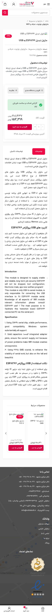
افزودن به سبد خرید (19, 127)
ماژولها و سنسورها (35, 21)
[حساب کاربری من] (13, 4)
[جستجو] (5, 13)
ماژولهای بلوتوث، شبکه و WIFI (37, 24)
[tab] (38, 151)
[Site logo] (26, 4)
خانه (47, 21)
